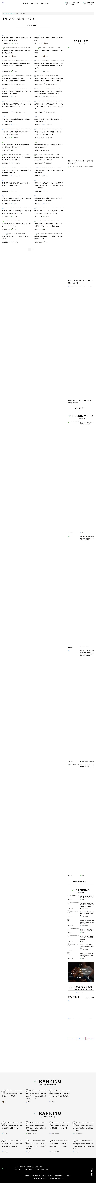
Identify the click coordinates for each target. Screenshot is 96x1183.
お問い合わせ (50, 1175)
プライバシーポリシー (65, 1175)
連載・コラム (44, 3)
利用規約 (57, 1175)
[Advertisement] (80, 27)
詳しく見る (79, 977)
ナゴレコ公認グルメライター (32, 1169)
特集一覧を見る (80, 408)
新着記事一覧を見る (79, 881)
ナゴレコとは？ (18, 1169)
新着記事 (25, 3)
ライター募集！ (45, 1169)
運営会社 (43, 1175)
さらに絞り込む (32, 25)
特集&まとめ (34, 3)
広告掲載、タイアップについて (32, 1175)
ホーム (16, 1166)
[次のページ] (36, 249)
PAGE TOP (92, 1172)
